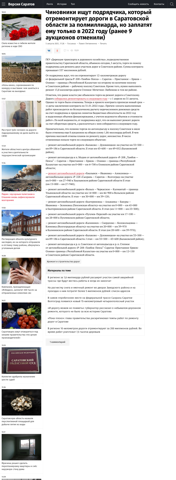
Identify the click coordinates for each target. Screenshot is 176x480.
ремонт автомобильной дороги (66, 173)
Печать (103, 43)
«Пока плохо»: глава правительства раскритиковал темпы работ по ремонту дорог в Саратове (93, 320)
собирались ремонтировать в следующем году (80, 98)
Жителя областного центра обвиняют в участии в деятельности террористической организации (21, 152)
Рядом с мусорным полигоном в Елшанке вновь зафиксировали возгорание (18, 197)
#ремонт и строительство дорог (63, 261)
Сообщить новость (138, 4)
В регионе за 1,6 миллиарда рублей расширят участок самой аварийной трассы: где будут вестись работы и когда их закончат (91, 279)
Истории (62, 4)
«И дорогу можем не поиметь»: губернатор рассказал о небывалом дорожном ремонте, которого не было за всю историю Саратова (94, 309)
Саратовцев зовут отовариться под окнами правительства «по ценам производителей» (20, 334)
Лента (49, 4)
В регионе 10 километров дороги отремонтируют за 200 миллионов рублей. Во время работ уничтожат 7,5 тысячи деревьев (95, 330)
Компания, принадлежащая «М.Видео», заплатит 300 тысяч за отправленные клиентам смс (19, 290)
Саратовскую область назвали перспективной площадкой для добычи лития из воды (18, 421)
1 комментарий (57, 342)
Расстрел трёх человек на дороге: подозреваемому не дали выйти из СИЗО (20, 133)
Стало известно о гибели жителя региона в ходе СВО (18, 45)
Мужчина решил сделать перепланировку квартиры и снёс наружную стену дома (19, 466)
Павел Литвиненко (88, 43)
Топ (73, 4)
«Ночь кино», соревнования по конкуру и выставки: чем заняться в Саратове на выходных (20, 88)
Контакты (159, 4)
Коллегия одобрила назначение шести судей (18, 378)
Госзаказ (71, 43)
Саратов (21, 4)
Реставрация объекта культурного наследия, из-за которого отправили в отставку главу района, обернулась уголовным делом (21, 243)
